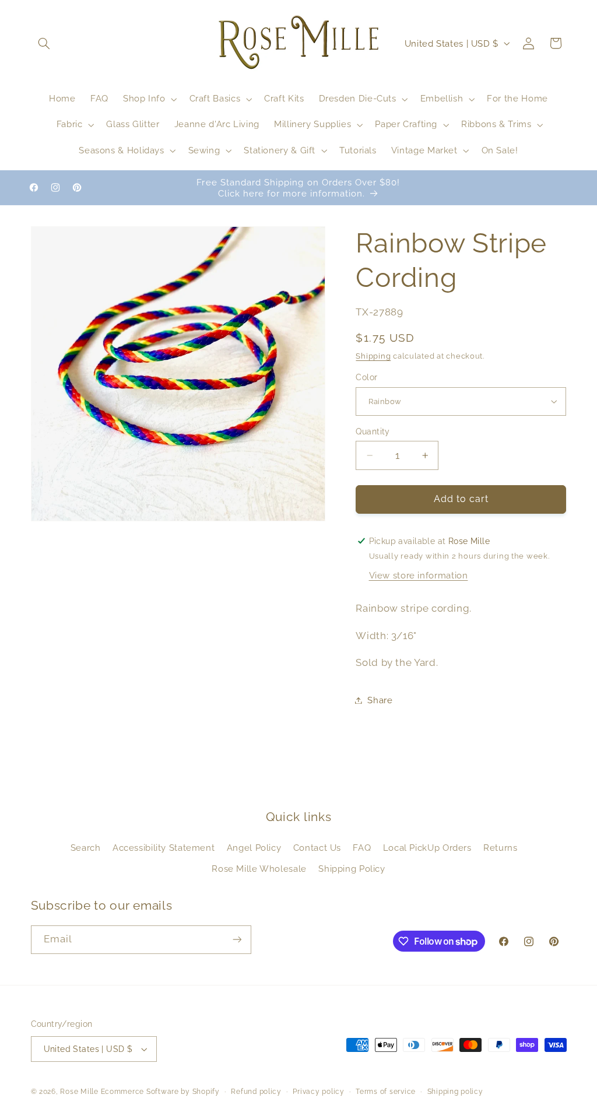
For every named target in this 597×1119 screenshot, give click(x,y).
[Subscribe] (236, 939)
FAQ (362, 848)
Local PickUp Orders (427, 848)
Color (366, 377)
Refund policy (256, 1092)
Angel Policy (254, 848)
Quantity (372, 431)
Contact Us (317, 848)
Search (86, 848)
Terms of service (386, 1092)
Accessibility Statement (164, 848)
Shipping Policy (351, 869)
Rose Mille (79, 1092)
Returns (500, 848)
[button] (44, 43)
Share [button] (379, 700)
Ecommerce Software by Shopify (160, 1092)
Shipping (373, 356)
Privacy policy (318, 1092)
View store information (418, 575)
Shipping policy (455, 1092)
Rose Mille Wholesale (259, 869)
